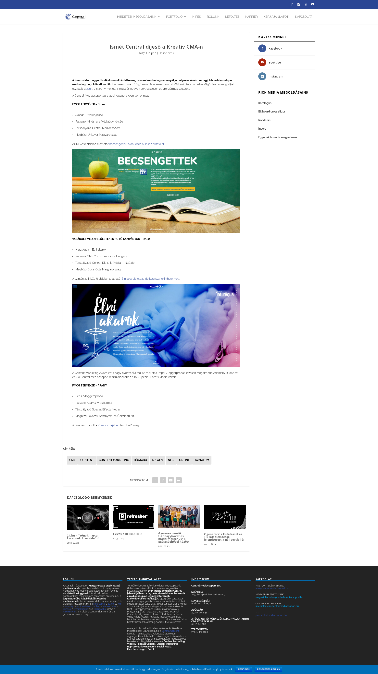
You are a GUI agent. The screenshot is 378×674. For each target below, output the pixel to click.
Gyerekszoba (81, 609)
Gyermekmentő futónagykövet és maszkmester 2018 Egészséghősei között (173, 537)
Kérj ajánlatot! (276, 16)
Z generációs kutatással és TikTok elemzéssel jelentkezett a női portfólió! (224, 536)
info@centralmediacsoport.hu (272, 588)
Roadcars (264, 120)
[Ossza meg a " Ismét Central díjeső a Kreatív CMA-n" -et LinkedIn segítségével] (163, 480)
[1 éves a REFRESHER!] (133, 517)
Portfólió (174, 16)
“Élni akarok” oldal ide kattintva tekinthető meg (150, 278)
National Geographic (88, 606)
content (87, 460)
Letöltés (232, 16)
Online (184, 460)
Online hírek (166, 53)
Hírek (196, 16)
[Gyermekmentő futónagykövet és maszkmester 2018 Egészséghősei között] (179, 516)
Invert (262, 128)
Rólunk (213, 16)
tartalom (202, 460)
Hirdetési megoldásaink (136, 16)
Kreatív (157, 460)
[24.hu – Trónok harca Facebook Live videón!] (88, 517)
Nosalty (69, 606)
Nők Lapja (99, 603)
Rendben (244, 669)
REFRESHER (69, 611)
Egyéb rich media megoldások (277, 137)
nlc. (171, 460)
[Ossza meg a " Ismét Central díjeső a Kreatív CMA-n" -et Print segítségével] (179, 480)
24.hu (111, 603)
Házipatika (100, 609)
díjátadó (140, 460)
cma (72, 460)
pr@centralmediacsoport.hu (271, 615)
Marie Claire (109, 606)
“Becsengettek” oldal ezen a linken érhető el (136, 144)
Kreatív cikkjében (108, 425)
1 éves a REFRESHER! (127, 534)
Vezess (67, 609)
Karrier (251, 16)
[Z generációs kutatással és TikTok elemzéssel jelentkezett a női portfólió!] (225, 517)
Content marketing (114, 460)
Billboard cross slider (271, 111)
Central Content (170, 631)
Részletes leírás (268, 669)
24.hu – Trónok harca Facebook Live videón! (83, 537)
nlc (119, 603)
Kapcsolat (303, 16)
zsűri (89, 88)
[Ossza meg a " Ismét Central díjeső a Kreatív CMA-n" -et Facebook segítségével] (155, 480)
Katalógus (265, 103)
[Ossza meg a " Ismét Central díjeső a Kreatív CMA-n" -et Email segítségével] (171, 480)
